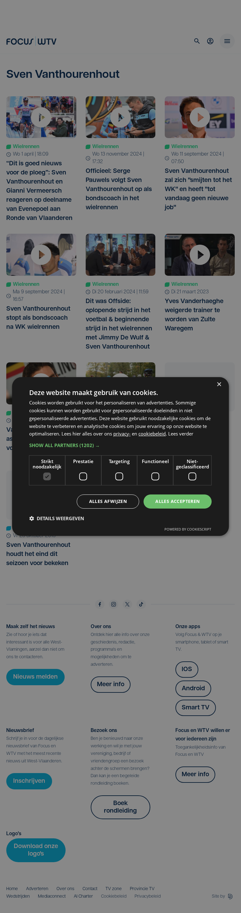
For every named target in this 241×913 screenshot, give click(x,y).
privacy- (122, 433)
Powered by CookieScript (187, 529)
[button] (120, 445)
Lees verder (180, 433)
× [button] (219, 384)
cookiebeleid (152, 433)
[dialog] (120, 456)
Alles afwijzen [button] (108, 501)
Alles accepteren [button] (177, 501)
